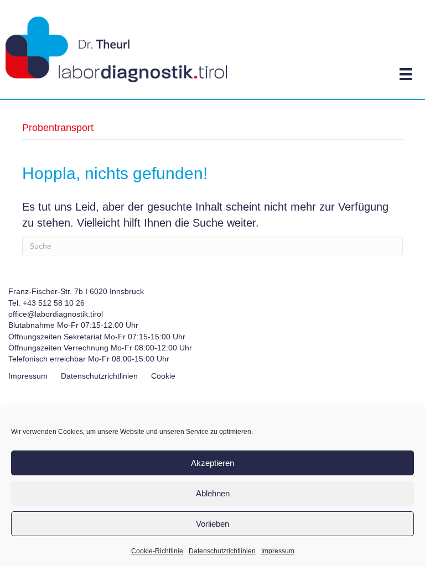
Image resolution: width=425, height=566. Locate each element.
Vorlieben (212, 523)
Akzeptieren (212, 463)
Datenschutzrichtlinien (222, 551)
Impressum (277, 551)
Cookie (163, 375)
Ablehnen (213, 493)
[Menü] (405, 74)
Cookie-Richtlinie (157, 551)
